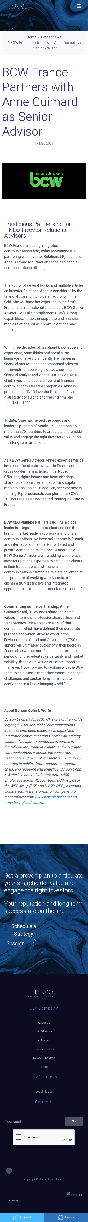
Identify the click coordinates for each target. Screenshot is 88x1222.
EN (13, 1200)
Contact (25, 1217)
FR (16, 1200)
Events (69, 1217)
